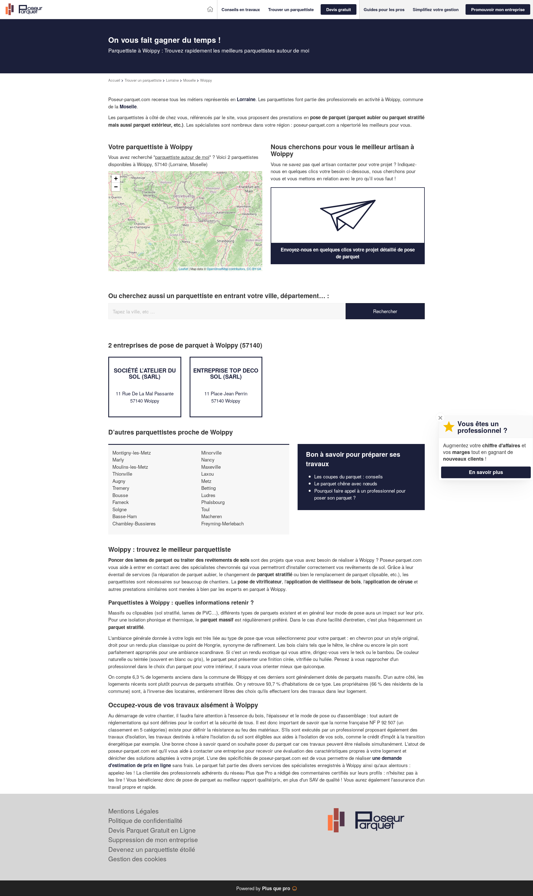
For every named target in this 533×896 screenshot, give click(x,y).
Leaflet (183, 268)
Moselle (189, 80)
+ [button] (116, 178)
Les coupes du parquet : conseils (348, 476)
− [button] (116, 186)
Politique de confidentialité (145, 820)
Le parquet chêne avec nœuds (345, 483)
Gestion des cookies (137, 858)
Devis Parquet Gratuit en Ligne (152, 830)
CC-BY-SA (254, 268)
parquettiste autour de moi (182, 156)
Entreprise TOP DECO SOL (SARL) (225, 373)
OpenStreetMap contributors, (227, 268)
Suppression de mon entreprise (153, 839)
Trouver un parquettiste (143, 80)
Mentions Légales (133, 810)
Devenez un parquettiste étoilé (151, 849)
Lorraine (172, 80)
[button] (240, 9)
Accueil (114, 80)
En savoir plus (486, 472)
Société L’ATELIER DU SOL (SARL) (145, 373)
